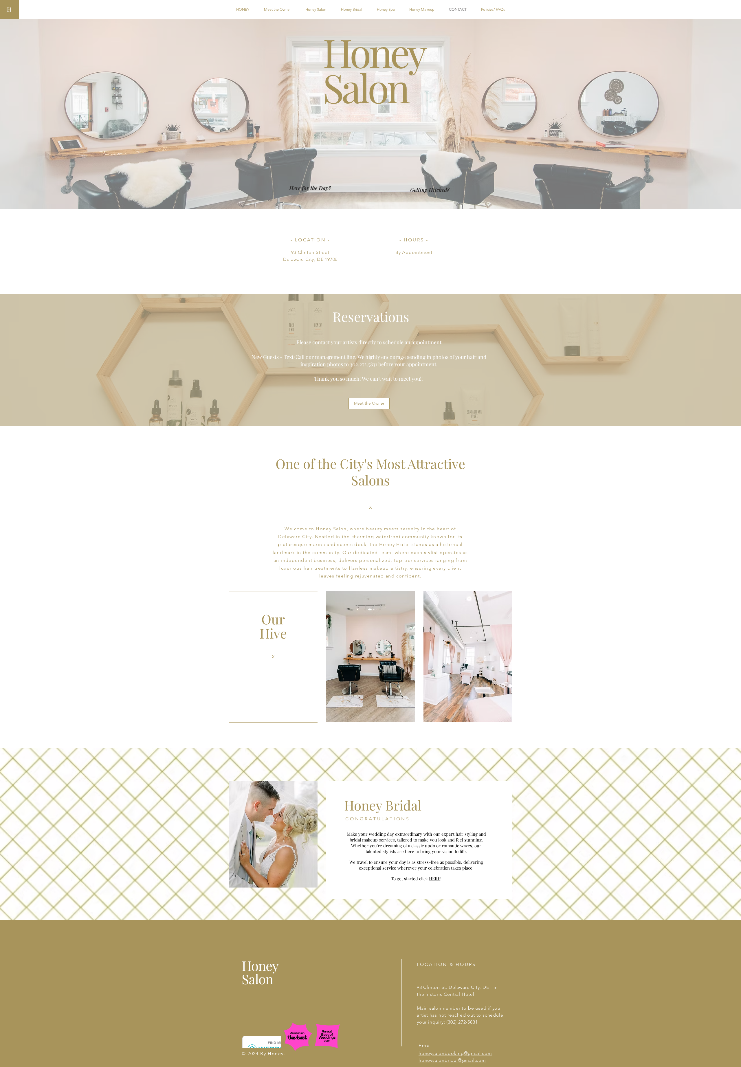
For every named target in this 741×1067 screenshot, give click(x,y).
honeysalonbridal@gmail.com (452, 1060)
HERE (434, 878)
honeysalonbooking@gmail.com (455, 1053)
